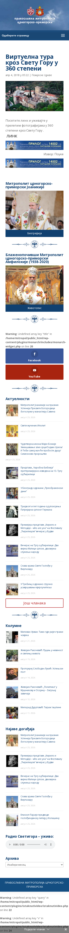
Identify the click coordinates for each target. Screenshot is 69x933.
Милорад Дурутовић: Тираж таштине (41, 707)
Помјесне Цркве (42, 75)
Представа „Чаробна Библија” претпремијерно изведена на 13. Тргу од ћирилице (41, 471)
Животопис (35, 308)
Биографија (34, 233)
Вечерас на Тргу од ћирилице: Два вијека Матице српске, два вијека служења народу (40, 548)
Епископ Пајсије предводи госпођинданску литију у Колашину (40, 816)
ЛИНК (11, 136)
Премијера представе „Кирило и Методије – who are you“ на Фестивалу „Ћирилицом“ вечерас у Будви (41, 528)
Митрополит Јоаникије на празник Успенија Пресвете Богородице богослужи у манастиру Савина (40, 408)
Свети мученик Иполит (33, 425)
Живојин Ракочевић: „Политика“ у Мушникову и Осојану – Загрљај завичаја (39, 690)
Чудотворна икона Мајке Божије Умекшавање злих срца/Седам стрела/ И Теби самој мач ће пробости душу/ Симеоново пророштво (42, 448)
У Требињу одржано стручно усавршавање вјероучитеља (37, 586)
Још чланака (34, 603)
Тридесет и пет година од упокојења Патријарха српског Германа (41, 508)
